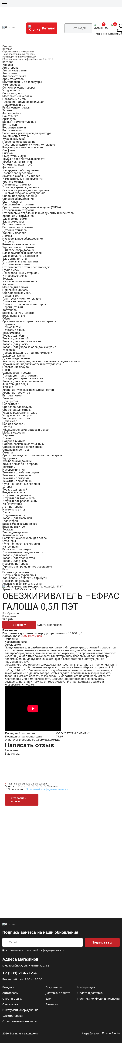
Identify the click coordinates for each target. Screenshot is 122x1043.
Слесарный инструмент (18, 204)
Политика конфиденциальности (98, 998)
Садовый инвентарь (16, 449)
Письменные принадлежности (23, 552)
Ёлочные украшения (15, 572)
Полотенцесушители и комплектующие (28, 144)
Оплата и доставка (90, 993)
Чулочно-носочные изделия (21, 483)
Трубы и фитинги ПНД (17, 161)
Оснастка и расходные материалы (25, 190)
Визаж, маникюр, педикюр (19, 523)
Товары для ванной (15, 338)
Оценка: (10, 786)
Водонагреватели (14, 127)
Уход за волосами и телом (19, 412)
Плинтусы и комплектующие (21, 298)
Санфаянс (9, 150)
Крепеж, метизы (13, 181)
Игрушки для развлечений (19, 501)
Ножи (6, 369)
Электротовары (13, 221)
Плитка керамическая (17, 301)
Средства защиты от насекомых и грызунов (32, 455)
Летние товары (12, 506)
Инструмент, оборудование (20, 170)
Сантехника (10, 116)
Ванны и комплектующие (19, 121)
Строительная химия (16, 264)
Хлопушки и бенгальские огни (22, 583)
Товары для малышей (17, 518)
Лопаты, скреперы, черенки (20, 187)
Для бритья (10, 401)
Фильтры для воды (15, 384)
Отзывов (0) (13, 644)
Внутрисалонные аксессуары (22, 81)
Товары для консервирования (22, 381)
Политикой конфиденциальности (48, 789)
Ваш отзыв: (12, 753)
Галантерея (10, 521)
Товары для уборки (15, 344)
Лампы (7, 235)
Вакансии (51, 1004)
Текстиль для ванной (16, 475)
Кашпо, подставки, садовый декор (25, 429)
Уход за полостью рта (17, 415)
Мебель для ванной (15, 287)
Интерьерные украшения (19, 575)
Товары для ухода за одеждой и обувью (29, 347)
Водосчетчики (12, 130)
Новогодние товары (15, 563)
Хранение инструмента (18, 215)
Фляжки (7, 387)
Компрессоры (11, 84)
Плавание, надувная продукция (23, 101)
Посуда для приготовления (20, 375)
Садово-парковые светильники (23, 444)
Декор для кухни (13, 355)
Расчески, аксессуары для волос (24, 538)
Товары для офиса (14, 555)
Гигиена (7, 398)
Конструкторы (12, 503)
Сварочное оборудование (19, 196)
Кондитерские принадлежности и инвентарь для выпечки (41, 361)
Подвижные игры (14, 104)
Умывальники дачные (17, 461)
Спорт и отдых (12, 93)
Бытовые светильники (17, 227)
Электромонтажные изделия (22, 253)
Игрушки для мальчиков (18, 498)
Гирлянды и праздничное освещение (27, 566)
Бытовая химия (12, 395)
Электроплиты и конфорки (20, 255)
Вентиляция (10, 124)
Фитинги (8, 167)
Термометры (11, 332)
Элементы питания (15, 258)
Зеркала (8, 278)
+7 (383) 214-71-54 (19, 973)
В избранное (10, 613)
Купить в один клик (49, 624)
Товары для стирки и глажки (21, 341)
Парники (8, 435)
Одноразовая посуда (16, 372)
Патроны (8, 241)
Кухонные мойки (13, 138)
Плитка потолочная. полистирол (24, 304)
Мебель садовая (13, 432)
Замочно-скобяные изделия (21, 176)
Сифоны (7, 153)
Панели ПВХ (10, 295)
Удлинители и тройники (18, 247)
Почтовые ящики (13, 330)
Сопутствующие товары (18, 87)
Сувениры (9, 540)
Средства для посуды (17, 406)
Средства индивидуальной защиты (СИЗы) (31, 207)
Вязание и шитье (13, 526)
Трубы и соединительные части (23, 158)
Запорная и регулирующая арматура (26, 133)
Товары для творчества (18, 558)
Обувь (6, 318)
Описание (11, 639)
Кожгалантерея (12, 535)
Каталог (7, 49)
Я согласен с (39, 789)
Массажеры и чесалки (17, 96)
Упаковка (8, 349)
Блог (48, 998)
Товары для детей (14, 489)
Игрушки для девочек (16, 495)
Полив (6, 438)
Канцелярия (10, 546)
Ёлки (5, 569)
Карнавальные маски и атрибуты (24, 578)
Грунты (7, 426)
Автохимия (9, 73)
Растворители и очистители (19, 56)
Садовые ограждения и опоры (22, 446)
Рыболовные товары (16, 107)
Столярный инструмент (18, 210)
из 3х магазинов (31, 636)
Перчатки (8, 324)
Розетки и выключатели (18, 244)
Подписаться (102, 942)
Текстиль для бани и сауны (20, 472)
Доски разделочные (16, 358)
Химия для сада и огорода (20, 464)
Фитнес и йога (11, 113)
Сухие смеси (10, 270)
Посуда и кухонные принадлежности (27, 352)
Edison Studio (111, 1033)
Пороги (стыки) (12, 307)
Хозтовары (9, 310)
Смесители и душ (14, 156)
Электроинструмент (16, 218)
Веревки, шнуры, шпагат (18, 312)
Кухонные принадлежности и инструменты (31, 364)
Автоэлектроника (14, 76)
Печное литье (11, 327)
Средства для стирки (16, 409)
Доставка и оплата (57, 993)
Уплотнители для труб (17, 164)
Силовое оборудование (18, 198)
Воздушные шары (14, 492)
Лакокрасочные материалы (19, 54)
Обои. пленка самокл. (16, 292)
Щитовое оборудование (18, 250)
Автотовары (10, 67)
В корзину (19, 624)
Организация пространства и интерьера (29, 321)
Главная (7, 46)
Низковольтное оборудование (22, 238)
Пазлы (6, 512)
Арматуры (9, 119)
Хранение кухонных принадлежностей (28, 389)
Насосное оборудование (18, 141)
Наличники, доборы (15, 290)
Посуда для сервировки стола (22, 378)
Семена (7, 452)
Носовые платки (13, 469)
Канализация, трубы (16, 136)
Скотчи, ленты (12, 201)
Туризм (7, 110)
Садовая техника (13, 441)
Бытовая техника (14, 224)
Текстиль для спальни (17, 481)
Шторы (7, 486)
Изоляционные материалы (20, 281)
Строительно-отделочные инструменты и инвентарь (38, 213)
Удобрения (9, 458)
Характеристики (16, 641)
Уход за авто (11, 90)
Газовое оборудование (17, 173)
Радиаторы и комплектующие (22, 147)
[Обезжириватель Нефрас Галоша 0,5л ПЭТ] (32, 586)
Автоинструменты (14, 70)
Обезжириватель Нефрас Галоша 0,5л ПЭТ (27, 59)
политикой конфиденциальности (45, 950)
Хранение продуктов (16, 392)
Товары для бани (13, 335)
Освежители (10, 404)
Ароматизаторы (13, 79)
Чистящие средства (16, 418)
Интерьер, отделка (14, 275)
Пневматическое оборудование (23, 193)
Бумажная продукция (16, 549)
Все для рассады (14, 424)
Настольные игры (14, 99)
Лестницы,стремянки (16, 184)
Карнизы (8, 284)
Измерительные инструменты (22, 178)
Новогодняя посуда (15, 367)
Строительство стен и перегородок (26, 267)
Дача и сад (9, 421)
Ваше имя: (11, 750)
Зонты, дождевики (15, 532)
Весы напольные (13, 315)
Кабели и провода (14, 233)
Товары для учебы (14, 560)
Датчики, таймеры (14, 230)
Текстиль (8, 466)
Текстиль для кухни (15, 478)
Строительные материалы (18, 51)
